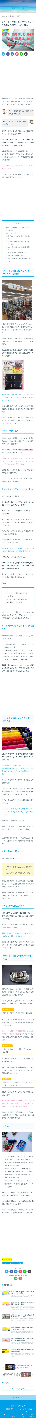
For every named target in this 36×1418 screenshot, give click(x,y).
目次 (15, 223)
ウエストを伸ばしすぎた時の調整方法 (18, 258)
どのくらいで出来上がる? (16, 255)
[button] (32, 660)
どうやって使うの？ (14, 233)
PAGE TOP (18, 1398)
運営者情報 (9, 1409)
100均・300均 (8, 1259)
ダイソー (13, 1263)
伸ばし (21, 1263)
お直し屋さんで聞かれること (17, 252)
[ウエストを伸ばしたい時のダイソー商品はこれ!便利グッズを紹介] (12, 54)
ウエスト (6, 1263)
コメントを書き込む (18, 1389)
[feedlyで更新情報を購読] (16, 1278)
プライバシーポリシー (26, 1410)
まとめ (8, 261)
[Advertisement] (18, 76)
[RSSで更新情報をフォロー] (20, 1278)
